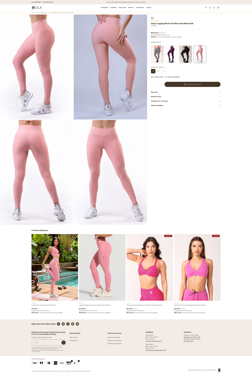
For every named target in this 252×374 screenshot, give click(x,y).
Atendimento (74, 340)
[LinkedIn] (72, 324)
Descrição (154, 92)
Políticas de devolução (114, 340)
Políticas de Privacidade (115, 343)
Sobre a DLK (73, 337)
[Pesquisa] (206, 7)
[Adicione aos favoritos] (152, 18)
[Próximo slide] (75, 267)
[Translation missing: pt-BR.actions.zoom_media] (36, 67)
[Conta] (214, 7)
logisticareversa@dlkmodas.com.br (156, 350)
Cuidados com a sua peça (159, 101)
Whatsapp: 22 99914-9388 (192, 337)
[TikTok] (67, 324)
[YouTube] (63, 324)
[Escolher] (75, 297)
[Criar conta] (63, 342)
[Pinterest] (77, 324)
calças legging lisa (42, 12)
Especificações (156, 96)
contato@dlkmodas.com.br (154, 341)
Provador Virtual (159, 77)
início (33, 12)
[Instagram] (58, 324)
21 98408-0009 (189, 341)
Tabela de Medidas (174, 77)
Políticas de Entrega (114, 337)
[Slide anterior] (34, 267)
